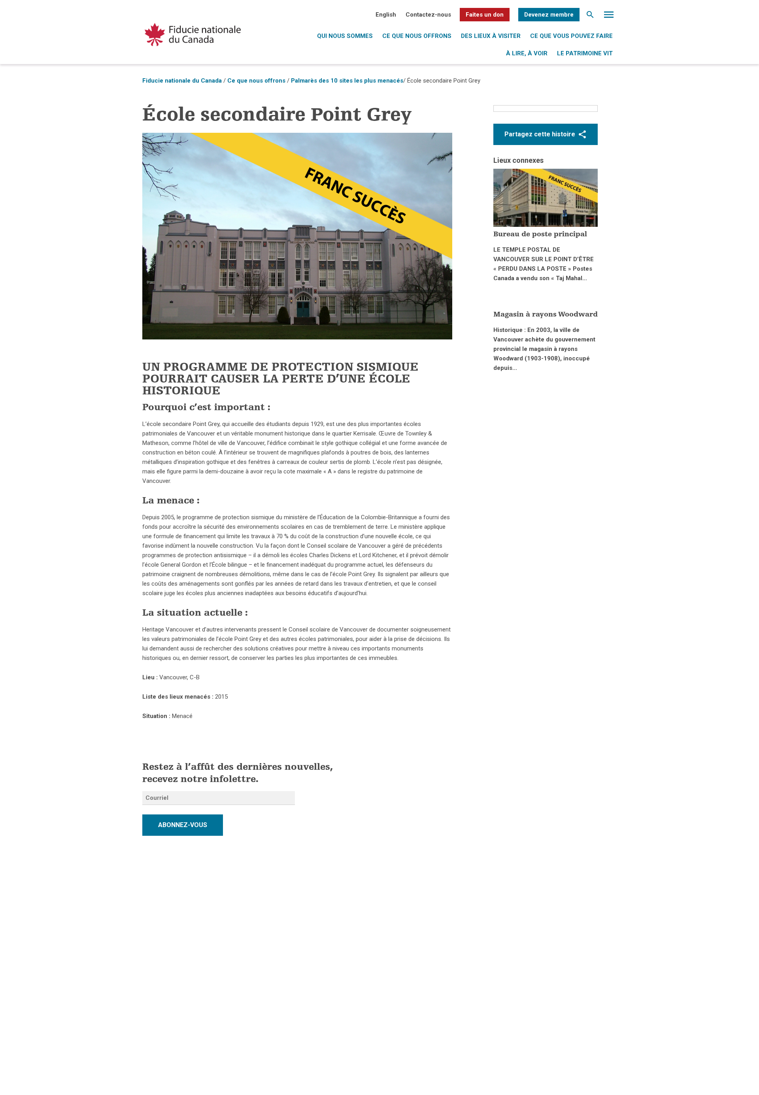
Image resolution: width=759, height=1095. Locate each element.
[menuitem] (386, 14)
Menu (609, 17)
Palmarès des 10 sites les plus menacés (347, 80)
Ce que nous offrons (416, 36)
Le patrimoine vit (585, 53)
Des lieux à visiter (491, 36)
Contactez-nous (428, 14)
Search (590, 17)
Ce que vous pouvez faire (571, 36)
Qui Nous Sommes (345, 36)
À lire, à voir (527, 53)
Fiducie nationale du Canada (182, 80)
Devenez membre (549, 14)
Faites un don (485, 14)
